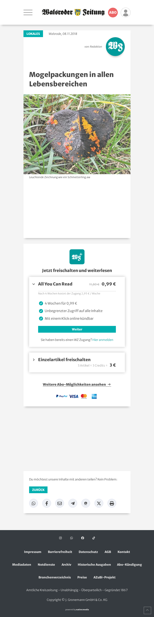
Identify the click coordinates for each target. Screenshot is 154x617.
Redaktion (96, 46)
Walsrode (55, 34)
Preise (82, 577)
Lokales (33, 34)
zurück (38, 490)
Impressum (32, 552)
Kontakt (124, 552)
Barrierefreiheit (60, 552)
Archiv (66, 564)
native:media (82, 609)
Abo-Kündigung (129, 564)
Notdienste (46, 564)
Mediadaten (21, 564)
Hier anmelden (102, 340)
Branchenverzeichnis (54, 577)
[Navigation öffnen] (27, 12)
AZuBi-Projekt (105, 577)
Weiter (77, 329)
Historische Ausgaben (94, 564)
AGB (108, 552)
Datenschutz (88, 552)
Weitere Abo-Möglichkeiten (74, 384)
